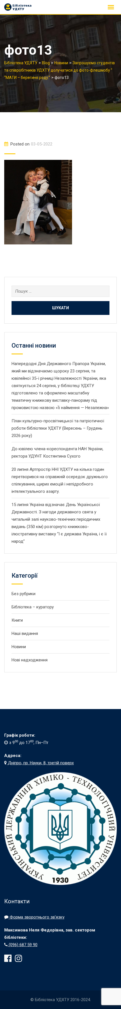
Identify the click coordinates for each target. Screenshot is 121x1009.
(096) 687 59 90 (22, 944)
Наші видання (25, 633)
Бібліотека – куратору (33, 607)
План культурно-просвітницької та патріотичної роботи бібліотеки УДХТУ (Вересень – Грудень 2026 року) (58, 428)
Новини (19, 646)
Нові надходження (30, 660)
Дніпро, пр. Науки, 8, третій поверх (40, 762)
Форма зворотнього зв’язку (36, 917)
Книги (17, 620)
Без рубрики (23, 593)
